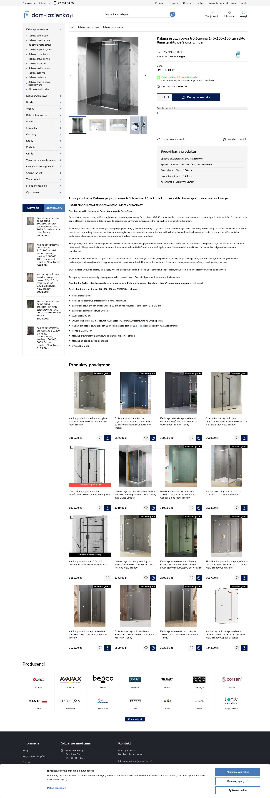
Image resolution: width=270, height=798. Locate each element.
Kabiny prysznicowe (89, 27)
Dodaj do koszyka (198, 97)
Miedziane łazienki (36, 186)
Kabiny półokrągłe (38, 35)
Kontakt (200, 3)
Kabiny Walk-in (37, 63)
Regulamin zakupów (33, 756)
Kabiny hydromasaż (39, 68)
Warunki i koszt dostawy (222, 3)
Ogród (29, 153)
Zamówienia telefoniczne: (48, 3)
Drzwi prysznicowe (36, 96)
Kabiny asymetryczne (40, 49)
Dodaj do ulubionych (173, 139)
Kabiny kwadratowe (39, 40)
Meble (29, 121)
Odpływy (31, 134)
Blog (25, 750)
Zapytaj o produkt (238, 139)
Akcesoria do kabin (39, 89)
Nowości (174, 3)
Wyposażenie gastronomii (41, 160)
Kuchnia (30, 147)
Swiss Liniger (177, 56)
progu (139, 325)
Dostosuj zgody (236, 781)
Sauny (29, 141)
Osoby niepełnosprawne (40, 166)
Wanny (30, 109)
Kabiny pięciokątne (38, 54)
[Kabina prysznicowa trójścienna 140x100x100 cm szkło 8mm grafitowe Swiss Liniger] (108, 76)
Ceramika (31, 128)
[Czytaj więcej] (135, 719)
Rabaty (244, 3)
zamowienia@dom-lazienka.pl (140, 761)
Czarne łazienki (34, 173)
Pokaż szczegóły (56, 788)
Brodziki (30, 102)
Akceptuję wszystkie (238, 772)
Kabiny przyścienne (39, 59)
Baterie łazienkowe (37, 115)
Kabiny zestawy (37, 77)
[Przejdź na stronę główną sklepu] (47, 14)
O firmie (187, 3)
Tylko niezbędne (238, 790)
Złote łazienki (33, 179)
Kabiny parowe (36, 73)
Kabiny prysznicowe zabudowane (39, 83)
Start (72, 27)
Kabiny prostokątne (113, 27)
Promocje (160, 3)
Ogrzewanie (33, 192)
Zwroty (26, 762)
